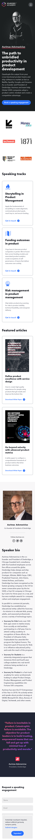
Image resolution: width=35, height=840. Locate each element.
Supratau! (17, 833)
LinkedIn (21, 540)
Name (6, 800)
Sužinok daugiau (11, 827)
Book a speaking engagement (16, 102)
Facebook (13, 540)
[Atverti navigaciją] (30, 4)
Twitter (17, 540)
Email (5, 808)
